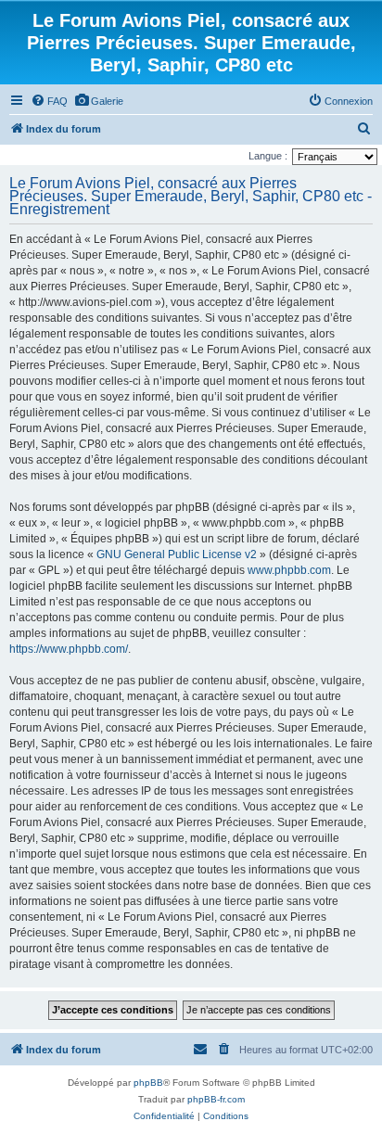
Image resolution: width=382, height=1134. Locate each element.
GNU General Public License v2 (176, 554)
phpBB (148, 1082)
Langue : (267, 155)
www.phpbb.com (289, 570)
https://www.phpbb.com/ (68, 649)
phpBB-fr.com (216, 1099)
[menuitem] (49, 101)
